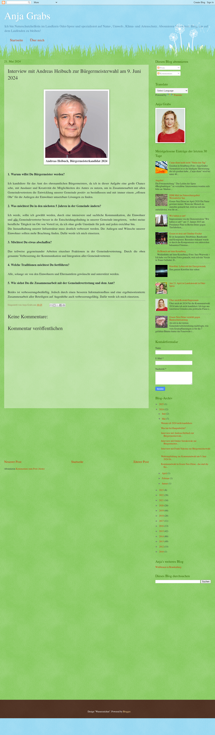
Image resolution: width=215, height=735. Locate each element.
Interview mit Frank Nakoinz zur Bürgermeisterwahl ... (185, 450)
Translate (178, 94)
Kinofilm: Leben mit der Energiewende (187, 266)
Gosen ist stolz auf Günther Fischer (185, 233)
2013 (161, 541)
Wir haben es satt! (177, 215)
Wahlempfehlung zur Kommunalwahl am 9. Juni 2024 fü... (183, 458)
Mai (164, 418)
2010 (161, 551)
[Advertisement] (76, 434)
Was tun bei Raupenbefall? (173, 428)
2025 (161, 404)
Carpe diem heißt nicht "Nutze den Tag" (187, 162)
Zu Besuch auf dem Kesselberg (171, 251)
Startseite (16, 40)
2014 (161, 536)
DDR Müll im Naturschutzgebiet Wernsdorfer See (184, 197)
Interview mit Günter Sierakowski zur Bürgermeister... (179, 442)
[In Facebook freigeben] (60, 305)
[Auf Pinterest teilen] (64, 305)
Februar (166, 478)
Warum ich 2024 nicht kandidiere (176, 423)
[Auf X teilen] (57, 305)
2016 (161, 525)
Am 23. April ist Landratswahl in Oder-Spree (187, 285)
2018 (161, 515)
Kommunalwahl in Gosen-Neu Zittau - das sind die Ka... (184, 465)
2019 (161, 510)
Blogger (126, 711)
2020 (161, 505)
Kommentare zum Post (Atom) (30, 468)
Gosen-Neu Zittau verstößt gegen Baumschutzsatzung (184, 318)
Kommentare (165, 73)
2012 (161, 546)
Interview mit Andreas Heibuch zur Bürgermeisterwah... (177, 434)
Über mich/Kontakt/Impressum (184, 300)
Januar (165, 483)
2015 (161, 531)
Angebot (159, 180)
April (164, 473)
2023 (161, 490)
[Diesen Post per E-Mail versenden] (51, 305)
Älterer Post (141, 462)
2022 (161, 495)
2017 (161, 520)
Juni (164, 413)
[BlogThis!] (54, 305)
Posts (162, 67)
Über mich (37, 40)
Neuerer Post (12, 462)
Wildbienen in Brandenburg (168, 567)
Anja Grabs (27, 15)
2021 (161, 500)
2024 (161, 409)
